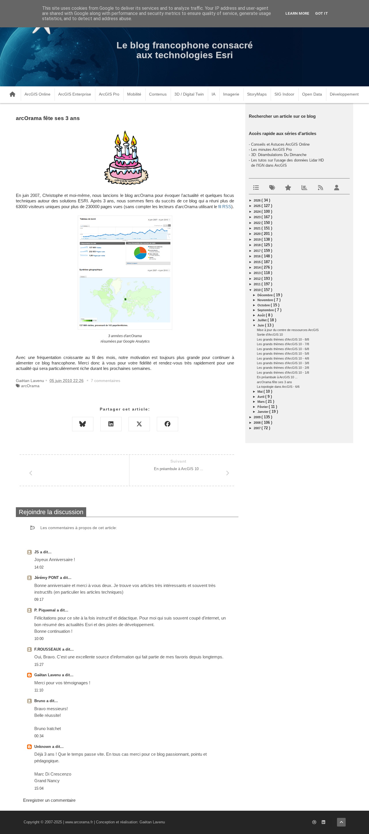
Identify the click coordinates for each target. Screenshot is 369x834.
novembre (265, 300)
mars (261, 401)
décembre (265, 295)
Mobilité (134, 94)
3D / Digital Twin (189, 94)
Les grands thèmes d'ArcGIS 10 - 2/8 (283, 367)
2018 (257, 245)
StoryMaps (257, 94)
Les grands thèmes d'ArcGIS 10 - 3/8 (283, 363)
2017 (257, 250)
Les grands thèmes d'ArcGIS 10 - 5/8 (283, 353)
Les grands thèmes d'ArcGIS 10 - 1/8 (283, 372)
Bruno (40, 701)
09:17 (39, 599)
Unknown (43, 746)
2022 (257, 223)
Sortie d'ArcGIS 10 (270, 334)
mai (260, 391)
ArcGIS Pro (109, 94)
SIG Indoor (284, 94)
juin (261, 325)
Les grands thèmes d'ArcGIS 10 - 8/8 (283, 339)
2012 (257, 278)
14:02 (39, 567)
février (263, 407)
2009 (257, 417)
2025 (257, 206)
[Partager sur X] (139, 424)
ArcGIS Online (37, 94)
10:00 (39, 639)
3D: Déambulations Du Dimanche (278, 155)
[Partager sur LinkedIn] (111, 424)
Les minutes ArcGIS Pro (271, 149)
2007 (257, 428)
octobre (264, 305)
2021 (257, 228)
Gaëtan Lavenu (48, 675)
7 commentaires (105, 380)
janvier (263, 411)
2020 (257, 233)
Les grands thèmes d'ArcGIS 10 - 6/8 (283, 349)
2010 (257, 290)
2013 (257, 273)
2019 (257, 239)
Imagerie (231, 94)
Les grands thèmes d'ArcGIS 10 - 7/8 (283, 344)
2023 (257, 217)
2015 (257, 262)
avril (261, 396)
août (261, 315)
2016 (257, 256)
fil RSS (224, 206)
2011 (257, 284)
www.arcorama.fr (79, 822)
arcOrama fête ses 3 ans (274, 382)
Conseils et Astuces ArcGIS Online (280, 144)
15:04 (39, 788)
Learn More (297, 13)
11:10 (38, 690)
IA (213, 94)
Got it (321, 13)
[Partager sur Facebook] (167, 424)
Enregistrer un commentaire (49, 800)
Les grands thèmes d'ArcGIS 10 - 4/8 (283, 358)
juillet (262, 320)
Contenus (158, 94)
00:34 (39, 736)
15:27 (39, 664)
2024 (257, 211)
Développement (344, 94)
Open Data (312, 94)
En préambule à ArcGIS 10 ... (277, 377)
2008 (257, 422)
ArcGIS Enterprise (74, 94)
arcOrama (30, 385)
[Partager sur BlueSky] (82, 424)
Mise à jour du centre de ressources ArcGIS (288, 330)
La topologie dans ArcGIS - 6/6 (278, 386)
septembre (266, 310)
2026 (257, 200)
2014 (257, 267)
